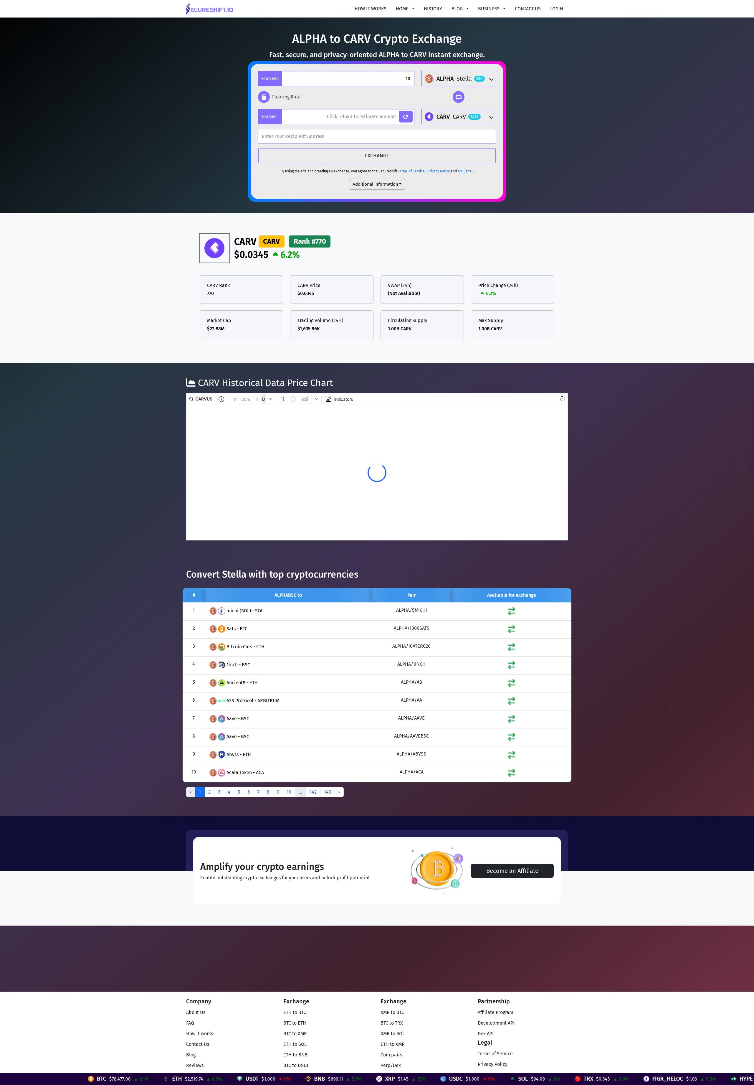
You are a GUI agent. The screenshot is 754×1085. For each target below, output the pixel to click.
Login (556, 8)
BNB (213, 1078)
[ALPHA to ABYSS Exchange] (511, 756)
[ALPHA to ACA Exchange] (511, 774)
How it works (370, 8)
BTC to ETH (294, 1023)
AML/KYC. (465, 171)
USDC (349, 1078)
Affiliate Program (495, 1012)
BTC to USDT (296, 1065)
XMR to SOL (393, 1033)
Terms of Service (411, 171)
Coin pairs (391, 1055)
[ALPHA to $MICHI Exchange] (511, 612)
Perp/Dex (391, 1065)
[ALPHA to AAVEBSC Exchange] (511, 738)
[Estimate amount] (406, 117)
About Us (195, 1012)
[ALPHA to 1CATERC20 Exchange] (511, 648)
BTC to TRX (392, 1023)
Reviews (195, 1065)
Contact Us (528, 8)
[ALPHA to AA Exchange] (511, 702)
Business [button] (489, 8)
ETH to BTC (294, 1012)
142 (313, 792)
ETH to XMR (393, 1044)
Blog (191, 1055)
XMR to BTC (392, 1012)
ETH (71, 1078)
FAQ (190, 1023)
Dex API (486, 1033)
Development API (496, 1023)
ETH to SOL (295, 1044)
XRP (284, 1078)
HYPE (639, 1078)
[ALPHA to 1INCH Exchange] (511, 666)
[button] (279, 97)
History (433, 8)
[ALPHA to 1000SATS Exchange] (511, 630)
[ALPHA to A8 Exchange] (511, 684)
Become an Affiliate (512, 870)
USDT (145, 1078)
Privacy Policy (438, 171)
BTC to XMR (295, 1033)
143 (327, 792)
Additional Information (375, 184)
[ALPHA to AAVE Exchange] (511, 720)
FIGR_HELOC (561, 1078)
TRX (482, 1078)
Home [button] (403, 8)
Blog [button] (458, 8)
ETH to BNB (295, 1055)
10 (289, 792)
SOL (417, 1078)
